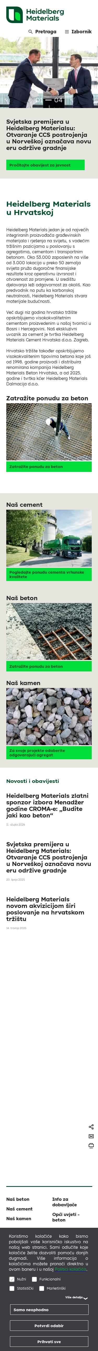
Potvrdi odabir (49, 1325)
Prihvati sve (49, 1341)
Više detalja (74, 1297)
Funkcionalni (50, 1279)
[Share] (91, 1126)
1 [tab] (48, 100)
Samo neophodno (31, 1309)
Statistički (25, 1288)
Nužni (21, 1279)
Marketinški (56, 1288)
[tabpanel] (49, 108)
